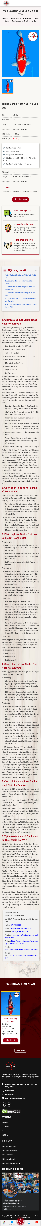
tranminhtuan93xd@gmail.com (20, 928)
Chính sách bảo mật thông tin (11, 1163)
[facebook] (4, 1105)
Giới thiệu (5, 1122)
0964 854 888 (9, 1094)
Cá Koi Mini (5, 1131)
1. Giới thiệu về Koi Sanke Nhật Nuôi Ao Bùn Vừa (21, 276)
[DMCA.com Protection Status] (11, 1111)
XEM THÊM (20, 1050)
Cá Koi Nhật (15, 18)
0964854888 (9, 1090)
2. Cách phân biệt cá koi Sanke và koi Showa (18, 282)
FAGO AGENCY (25, 1218)
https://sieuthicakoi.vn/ (20, 932)
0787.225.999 (16, 925)
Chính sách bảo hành (8, 1159)
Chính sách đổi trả (7, 1155)
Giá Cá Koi (5, 1135)
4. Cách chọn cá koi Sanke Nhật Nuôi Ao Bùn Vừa (20, 294)
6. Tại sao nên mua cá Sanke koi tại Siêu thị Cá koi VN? (21, 306)
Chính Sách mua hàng (9, 1146)
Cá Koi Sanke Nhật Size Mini (10, 1020)
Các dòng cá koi (27, 18)
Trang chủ (5, 18)
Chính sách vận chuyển (9, 1150)
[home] (6, 3)
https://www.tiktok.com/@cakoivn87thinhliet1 (21, 950)
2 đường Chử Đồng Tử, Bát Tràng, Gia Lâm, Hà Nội (21, 1085)
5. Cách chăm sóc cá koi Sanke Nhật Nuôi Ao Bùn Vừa (20, 300)
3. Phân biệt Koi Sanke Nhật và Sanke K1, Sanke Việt (20, 288)
